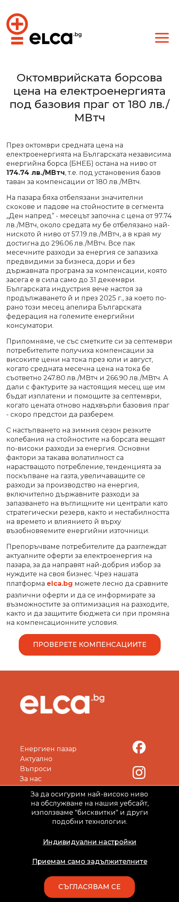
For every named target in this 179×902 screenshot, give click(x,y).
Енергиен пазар (48, 749)
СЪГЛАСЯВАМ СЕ (89, 887)
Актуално (36, 759)
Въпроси (36, 769)
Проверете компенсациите (90, 645)
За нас (31, 779)
